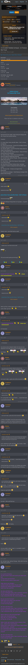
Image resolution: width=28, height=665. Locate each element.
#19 (26, 558)
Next (14, 644)
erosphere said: (5, 215)
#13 (26, 431)
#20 (26, 571)
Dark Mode (4, 657)
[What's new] (26, 1)
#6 (26, 271)
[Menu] (2, 1)
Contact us (3, 659)
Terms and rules (10, 659)
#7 (26, 284)
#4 (26, 212)
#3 (26, 184)
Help (23, 659)
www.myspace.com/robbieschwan (14, 115)
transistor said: (5, 320)
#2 (26, 132)
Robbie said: (4, 243)
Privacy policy (18, 659)
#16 (26, 499)
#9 (26, 337)
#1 (26, 89)
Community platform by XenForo (13, 663)
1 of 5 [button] (10, 644)
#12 (26, 410)
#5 (26, 240)
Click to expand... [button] (14, 227)
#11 (26, 388)
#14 (26, 454)
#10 (26, 363)
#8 (26, 317)
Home (2, 661)
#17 (26, 510)
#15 (26, 476)
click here (18, 123)
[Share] (25, 89)
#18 (26, 532)
